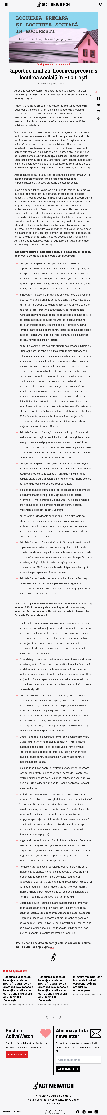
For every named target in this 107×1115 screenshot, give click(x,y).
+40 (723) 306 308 (53, 1110)
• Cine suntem (58, 1099)
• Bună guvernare (38, 1099)
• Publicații (53, 1103)
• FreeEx (41, 1095)
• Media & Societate (59, 1095)
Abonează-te (66, 1068)
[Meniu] (6, 4)
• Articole (73, 1099)
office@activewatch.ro (53, 1113)
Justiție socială (62, 64)
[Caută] (101, 4)
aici (52, 947)
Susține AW (15, 1054)
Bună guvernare (45, 64)
